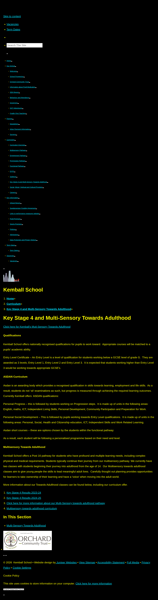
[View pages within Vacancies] (14, 256)
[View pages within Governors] (18, 103)
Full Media (133, 562)
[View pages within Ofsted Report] (21, 203)
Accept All (6, 589)
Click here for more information (94, 583)
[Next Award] (6, 555)
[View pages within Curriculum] (15, 140)
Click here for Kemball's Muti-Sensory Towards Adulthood (36, 326)
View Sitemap (87, 562)
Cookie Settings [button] (22, 567)
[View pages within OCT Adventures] (22, 108)
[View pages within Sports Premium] (22, 224)
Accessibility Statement (111, 562)
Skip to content (12, 16)
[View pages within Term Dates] (15, 245)
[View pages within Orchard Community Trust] (29, 82)
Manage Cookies (14, 589)
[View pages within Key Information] (19, 198)
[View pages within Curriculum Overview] (25, 145)
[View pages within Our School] (15, 66)
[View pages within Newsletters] (19, 124)
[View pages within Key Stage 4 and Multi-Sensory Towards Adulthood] (47, 182)
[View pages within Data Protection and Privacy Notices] (37, 240)
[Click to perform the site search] (7, 53)
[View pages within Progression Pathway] (26, 161)
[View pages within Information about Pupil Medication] (36, 87)
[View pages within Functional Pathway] (24, 166)
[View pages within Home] (11, 61)
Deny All (21, 589)
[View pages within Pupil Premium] (21, 219)
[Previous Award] (4, 555)
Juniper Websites (66, 562)
